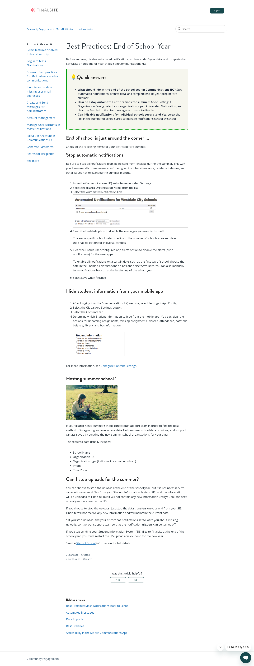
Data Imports (74, 619)
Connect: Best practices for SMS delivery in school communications (43, 76)
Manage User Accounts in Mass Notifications (43, 127)
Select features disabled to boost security (42, 52)
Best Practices (75, 626)
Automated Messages (80, 612)
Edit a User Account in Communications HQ (41, 138)
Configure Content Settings (118, 366)
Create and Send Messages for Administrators (37, 107)
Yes (118, 579)
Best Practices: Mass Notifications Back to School (97, 606)
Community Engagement (39, 29)
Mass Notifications (65, 29)
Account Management (41, 118)
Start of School (86, 543)
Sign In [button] (217, 10)
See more (33, 161)
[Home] (44, 11)
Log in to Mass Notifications (36, 63)
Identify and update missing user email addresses (39, 91)
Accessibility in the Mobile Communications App (97, 633)
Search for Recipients (40, 154)
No (135, 579)
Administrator (86, 29)
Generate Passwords (40, 147)
